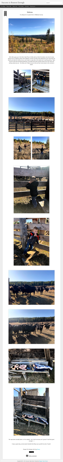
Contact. (27, 6)
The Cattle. (21, 6)
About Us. (15, 6)
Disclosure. (32, 6)
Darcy (38, 449)
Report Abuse (45, 461)
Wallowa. (30, 12)
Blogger (40, 461)
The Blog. (3, 6)
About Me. (9, 6)
